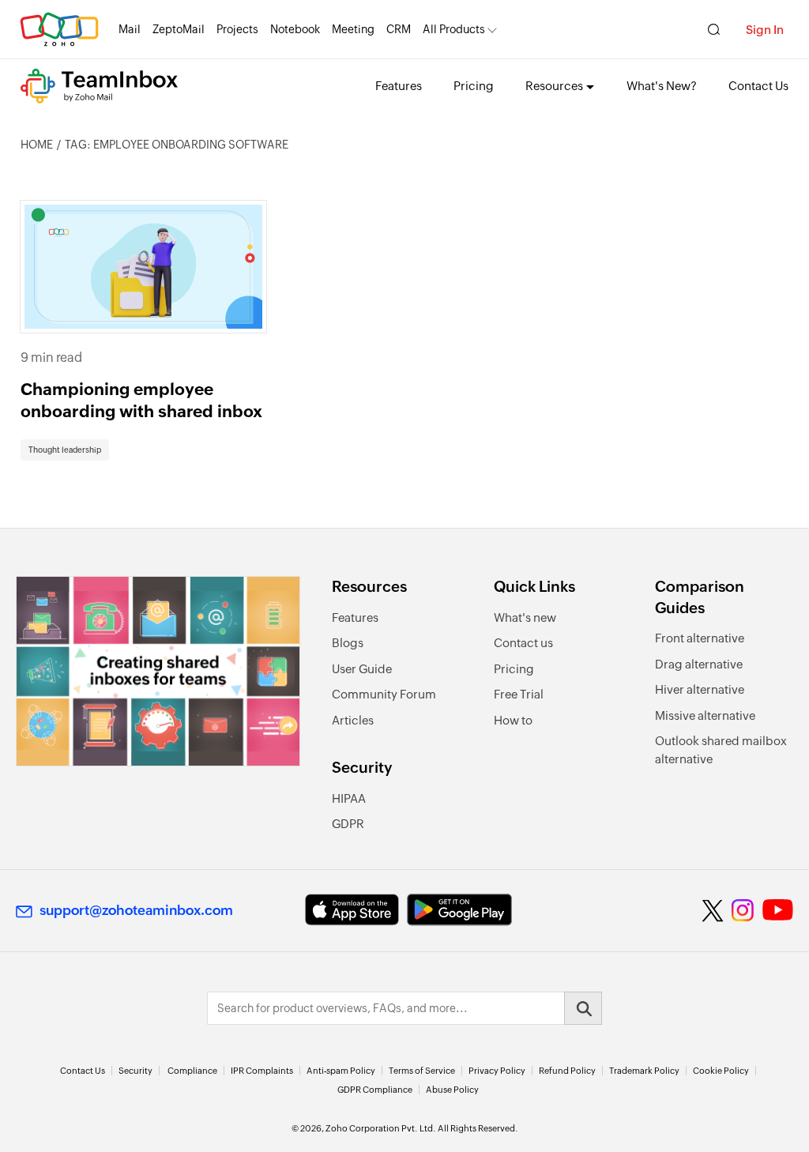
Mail (130, 29)
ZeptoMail (178, 29)
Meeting (353, 29)
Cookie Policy (721, 1070)
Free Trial (519, 694)
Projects (237, 29)
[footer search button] (583, 1008)
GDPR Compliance (374, 1089)
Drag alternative (699, 664)
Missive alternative (705, 715)
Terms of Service (422, 1070)
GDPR (348, 823)
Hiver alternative (699, 689)
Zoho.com (59, 29)
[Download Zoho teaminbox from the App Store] (352, 910)
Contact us (523, 642)
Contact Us (758, 85)
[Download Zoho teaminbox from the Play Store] (459, 910)
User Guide (362, 669)
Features (398, 85)
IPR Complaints (262, 1070)
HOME (37, 144)
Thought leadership (64, 450)
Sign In (765, 29)
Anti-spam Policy (341, 1070)
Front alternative (699, 638)
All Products (454, 29)
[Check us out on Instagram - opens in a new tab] (742, 910)
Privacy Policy (496, 1070)
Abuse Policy (452, 1089)
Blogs (347, 642)
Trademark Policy (644, 1070)
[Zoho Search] (714, 30)
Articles (353, 720)
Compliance (192, 1070)
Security (135, 1070)
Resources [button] (554, 85)
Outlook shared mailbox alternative (721, 750)
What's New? (662, 85)
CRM (398, 29)
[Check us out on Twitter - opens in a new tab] (713, 910)
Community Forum (384, 694)
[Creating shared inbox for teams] (158, 671)
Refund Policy (567, 1070)
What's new (525, 617)
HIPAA (349, 798)
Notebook (295, 29)
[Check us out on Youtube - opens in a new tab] (777, 910)
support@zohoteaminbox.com (136, 910)
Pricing (473, 85)
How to (513, 720)
